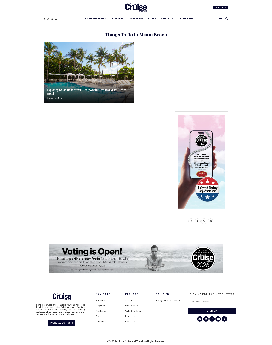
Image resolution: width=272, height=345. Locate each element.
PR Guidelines (131, 306)
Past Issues (101, 311)
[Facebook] (44, 18)
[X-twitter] (224, 319)
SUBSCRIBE (221, 7)
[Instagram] (52, 18)
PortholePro (101, 321)
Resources (130, 316)
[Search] (226, 18)
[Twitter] (48, 18)
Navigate (103, 294)
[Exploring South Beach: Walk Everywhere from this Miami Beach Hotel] (89, 72)
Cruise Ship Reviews (95, 18)
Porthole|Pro (185, 18)
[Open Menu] (220, 18)
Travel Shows (135, 18)
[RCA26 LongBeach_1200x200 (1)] (136, 245)
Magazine (100, 306)
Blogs (151, 18)
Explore (131, 294)
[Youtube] (218, 319)
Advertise (129, 301)
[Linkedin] (56, 18)
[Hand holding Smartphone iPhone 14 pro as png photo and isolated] (201, 116)
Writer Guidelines (133, 311)
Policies (162, 294)
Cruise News (116, 18)
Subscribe (100, 301)
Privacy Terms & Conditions (168, 301)
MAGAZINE (166, 18)
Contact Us (130, 321)
